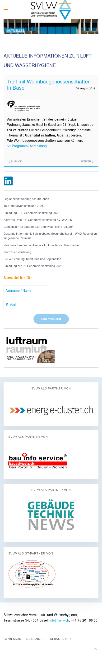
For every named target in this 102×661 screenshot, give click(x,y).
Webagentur (60, 638)
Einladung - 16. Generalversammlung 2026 (31, 213)
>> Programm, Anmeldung (27, 145)
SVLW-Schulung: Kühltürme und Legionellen (32, 259)
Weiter (86, 161)
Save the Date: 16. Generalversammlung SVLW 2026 (38, 220)
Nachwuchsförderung (17, 252)
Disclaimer (35, 638)
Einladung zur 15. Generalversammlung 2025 (33, 266)
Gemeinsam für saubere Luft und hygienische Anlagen (39, 226)
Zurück (16, 161)
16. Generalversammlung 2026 (24, 206)
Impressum (13, 638)
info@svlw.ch (59, 620)
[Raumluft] (29, 347)
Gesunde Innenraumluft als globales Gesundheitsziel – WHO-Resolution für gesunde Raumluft (50, 236)
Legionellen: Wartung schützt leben (26, 199)
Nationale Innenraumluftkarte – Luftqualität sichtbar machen (42, 245)
